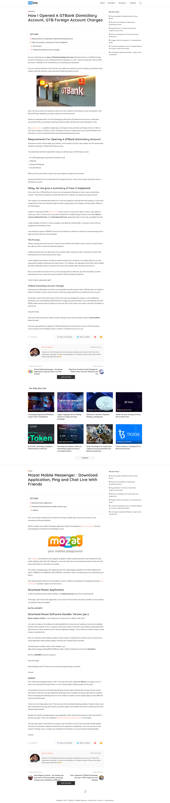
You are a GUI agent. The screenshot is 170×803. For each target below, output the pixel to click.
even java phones (87, 526)
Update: (35, 510)
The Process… (37, 46)
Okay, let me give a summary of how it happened (49, 42)
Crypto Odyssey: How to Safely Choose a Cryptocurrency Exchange (69, 417)
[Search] (140, 3)
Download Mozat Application (42, 503)
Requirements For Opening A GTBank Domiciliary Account (52, 39)
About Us (100, 800)
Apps (30, 471)
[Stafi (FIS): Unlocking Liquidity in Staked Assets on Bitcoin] (41, 434)
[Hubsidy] (33, 3)
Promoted (41, 409)
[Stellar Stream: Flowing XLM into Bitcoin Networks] (129, 402)
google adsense (37, 128)
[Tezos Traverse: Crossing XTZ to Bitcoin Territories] (129, 434)
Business (32, 11)
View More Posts (95, 347)
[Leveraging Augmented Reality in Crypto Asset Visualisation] (41, 402)
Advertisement (109, 800)
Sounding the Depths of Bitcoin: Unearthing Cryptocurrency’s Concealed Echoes (69, 448)
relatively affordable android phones (69, 718)
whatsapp (34, 559)
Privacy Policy (92, 800)
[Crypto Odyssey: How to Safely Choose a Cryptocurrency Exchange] (70, 402)
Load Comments (66, 377)
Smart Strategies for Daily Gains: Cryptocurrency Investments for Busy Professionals (99, 448)
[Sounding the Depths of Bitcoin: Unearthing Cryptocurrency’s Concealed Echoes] (70, 434)
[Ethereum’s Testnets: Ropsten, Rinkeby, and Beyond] (99, 402)
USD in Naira (53, 212)
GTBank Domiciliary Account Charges (46, 50)
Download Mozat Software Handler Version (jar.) (49, 506)
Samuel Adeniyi (47, 347)
